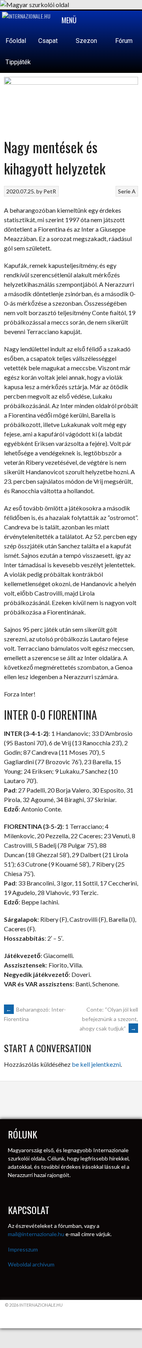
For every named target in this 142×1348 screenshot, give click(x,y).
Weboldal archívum (31, 1264)
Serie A (127, 191)
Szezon (87, 41)
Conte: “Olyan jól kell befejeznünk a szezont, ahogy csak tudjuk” (109, 1019)
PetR (49, 191)
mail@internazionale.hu (36, 1234)
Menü (68, 20)
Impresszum (23, 1249)
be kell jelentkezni (96, 1064)
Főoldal (16, 41)
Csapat (48, 41)
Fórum (124, 41)
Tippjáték (18, 62)
